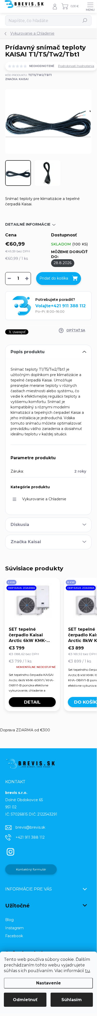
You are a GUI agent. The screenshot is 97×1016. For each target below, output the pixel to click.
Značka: (16, 79)
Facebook (14, 936)
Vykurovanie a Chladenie (44, 499)
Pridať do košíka (53, 278)
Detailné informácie (27, 224)
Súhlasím (71, 999)
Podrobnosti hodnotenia (76, 66)
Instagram (14, 928)
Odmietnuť (25, 999)
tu (87, 970)
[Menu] (90, 6)
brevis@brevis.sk (30, 827)
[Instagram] (9, 851)
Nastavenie (48, 983)
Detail (32, 702)
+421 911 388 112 (30, 837)
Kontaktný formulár (31, 869)
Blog (9, 919)
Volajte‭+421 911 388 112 (60, 305)
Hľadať (85, 20)
